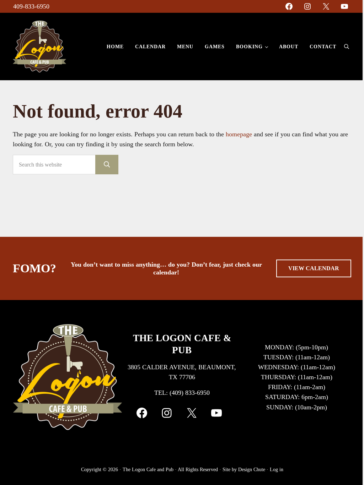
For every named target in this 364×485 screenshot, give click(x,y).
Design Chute (251, 469)
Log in (276, 469)
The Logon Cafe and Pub (148, 469)
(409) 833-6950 (190, 392)
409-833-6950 (31, 6)
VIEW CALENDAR (313, 268)
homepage (239, 134)
